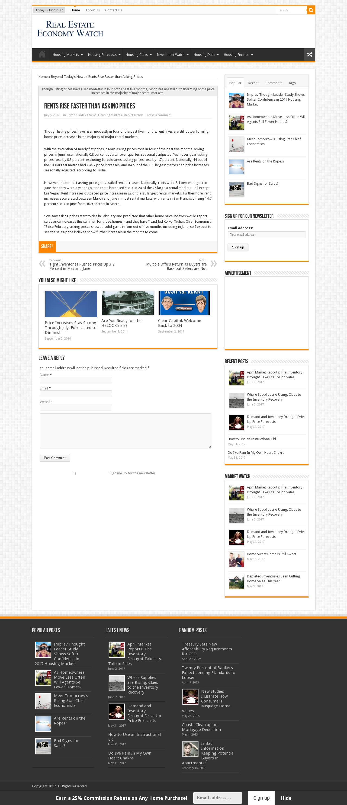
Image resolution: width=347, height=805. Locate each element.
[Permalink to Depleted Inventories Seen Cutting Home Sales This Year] (236, 581)
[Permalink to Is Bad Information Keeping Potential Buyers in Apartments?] (190, 749)
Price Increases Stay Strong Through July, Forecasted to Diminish (71, 327)
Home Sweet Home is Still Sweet (271, 554)
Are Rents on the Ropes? (265, 161)
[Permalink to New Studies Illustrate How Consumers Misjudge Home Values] (190, 696)
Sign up (261, 798)
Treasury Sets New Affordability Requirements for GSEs (207, 649)
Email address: (240, 228)
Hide (286, 798)
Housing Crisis (137, 55)
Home (75, 10)
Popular (235, 83)
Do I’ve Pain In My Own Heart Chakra (256, 453)
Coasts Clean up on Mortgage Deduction (201, 727)
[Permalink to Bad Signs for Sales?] (236, 189)
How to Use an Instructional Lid (252, 439)
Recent (253, 83)
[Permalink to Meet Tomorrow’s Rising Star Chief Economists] (236, 144)
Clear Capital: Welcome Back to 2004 (179, 323)
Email (44, 388)
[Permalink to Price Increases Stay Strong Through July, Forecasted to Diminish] (71, 304)
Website (46, 402)
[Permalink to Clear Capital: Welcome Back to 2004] (184, 303)
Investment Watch (171, 55)
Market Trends (133, 115)
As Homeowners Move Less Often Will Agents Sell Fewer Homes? (69, 679)
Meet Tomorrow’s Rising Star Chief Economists (71, 700)
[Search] (311, 10)
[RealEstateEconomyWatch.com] (70, 34)
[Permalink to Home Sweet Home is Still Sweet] (236, 559)
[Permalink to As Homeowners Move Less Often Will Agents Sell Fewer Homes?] (236, 122)
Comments (273, 83)
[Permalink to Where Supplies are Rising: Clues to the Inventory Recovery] (236, 400)
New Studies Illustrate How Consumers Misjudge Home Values (206, 701)
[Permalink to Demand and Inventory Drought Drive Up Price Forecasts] (236, 422)
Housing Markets (66, 55)
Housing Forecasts (102, 55)
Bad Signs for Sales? (263, 183)
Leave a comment (159, 115)
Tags (292, 83)
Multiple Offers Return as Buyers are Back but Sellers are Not (176, 264)
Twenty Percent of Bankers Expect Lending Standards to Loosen (208, 672)
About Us (92, 10)
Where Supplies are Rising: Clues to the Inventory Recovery (142, 685)
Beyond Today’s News (68, 77)
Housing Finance (236, 55)
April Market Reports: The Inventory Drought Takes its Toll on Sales (134, 654)
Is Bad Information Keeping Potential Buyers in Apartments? (208, 753)
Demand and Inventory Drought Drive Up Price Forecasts (144, 713)
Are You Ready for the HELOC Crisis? (121, 323)
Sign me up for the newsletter (132, 473)
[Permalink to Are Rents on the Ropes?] (236, 166)
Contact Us (113, 10)
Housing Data (204, 55)
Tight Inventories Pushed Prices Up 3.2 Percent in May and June (82, 264)
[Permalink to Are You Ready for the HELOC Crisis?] (128, 303)
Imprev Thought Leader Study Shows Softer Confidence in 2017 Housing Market (276, 99)
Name (44, 375)
